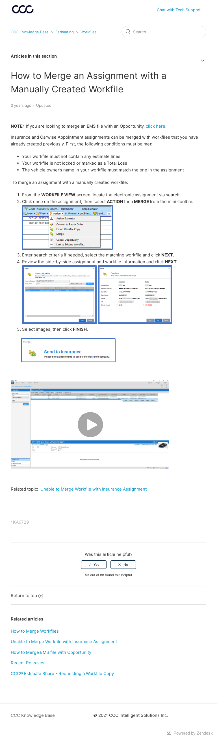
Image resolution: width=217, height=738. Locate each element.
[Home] (23, 13)
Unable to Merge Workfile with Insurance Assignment (93, 489)
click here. (156, 126)
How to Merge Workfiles (35, 631)
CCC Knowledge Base (30, 32)
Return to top (24, 595)
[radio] (94, 564)
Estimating (64, 32)
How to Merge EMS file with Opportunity (51, 652)
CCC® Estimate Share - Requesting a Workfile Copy (62, 673)
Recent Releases (27, 662)
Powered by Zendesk (193, 733)
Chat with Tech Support (179, 9)
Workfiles (89, 32)
